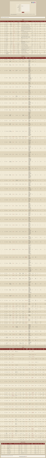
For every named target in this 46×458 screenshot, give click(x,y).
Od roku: (19, 9)
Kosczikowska (33, 356)
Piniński (12, 381)
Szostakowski (13, 278)
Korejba (26, 426)
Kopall (13, 26)
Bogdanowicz (26, 269)
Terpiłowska (13, 269)
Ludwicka (26, 154)
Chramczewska (26, 115)
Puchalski (13, 161)
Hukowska (26, 437)
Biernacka (32, 389)
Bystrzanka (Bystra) (33, 377)
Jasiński (12, 428)
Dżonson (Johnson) (32, 433)
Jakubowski (14, 50)
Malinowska (33, 421)
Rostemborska (26, 331)
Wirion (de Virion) (12, 433)
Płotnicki (12, 389)
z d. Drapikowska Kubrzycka (33, 428)
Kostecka (26, 180)
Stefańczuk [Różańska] (26, 257)
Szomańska (33, 381)
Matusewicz (26, 409)
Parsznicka (13, 61)
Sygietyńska (26, 433)
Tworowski (13, 168)
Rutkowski (13, 315)
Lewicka (26, 392)
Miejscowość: (18, 7)
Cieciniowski (14, 32)
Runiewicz (13, 331)
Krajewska (32, 367)
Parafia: (19, 8)
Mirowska (13, 337)
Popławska (26, 428)
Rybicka (13, 154)
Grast (12, 115)
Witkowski (13, 409)
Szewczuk (26, 337)
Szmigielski (13, 392)
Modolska (26, 96)
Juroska (25, 61)
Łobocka (26, 136)
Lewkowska (26, 168)
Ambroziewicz (13, 334)
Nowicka (13, 340)
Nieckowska (13, 120)
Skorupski (14, 24)
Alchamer (13, 96)
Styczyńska (26, 205)
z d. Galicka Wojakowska (33, 412)
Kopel (13, 41)
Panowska (26, 278)
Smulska (26, 334)
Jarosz (32, 439)
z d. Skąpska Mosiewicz (33, 392)
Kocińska (26, 273)
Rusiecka (26, 340)
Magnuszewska (26, 300)
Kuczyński (13, 351)
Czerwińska (33, 395)
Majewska (26, 421)
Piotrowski (14, 52)
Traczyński (13, 367)
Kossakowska (26, 70)
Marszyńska (26, 367)
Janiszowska (26, 381)
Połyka (13, 300)
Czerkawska (33, 437)
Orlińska (32, 426)
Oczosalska (26, 395)
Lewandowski (13, 354)
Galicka (25, 231)
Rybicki (13, 205)
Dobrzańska (26, 419)
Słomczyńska (26, 389)
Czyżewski (13, 385)
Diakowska (26, 161)
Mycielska (26, 385)
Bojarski (12, 437)
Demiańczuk (26, 237)
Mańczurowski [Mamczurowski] (13, 395)
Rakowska (32, 409)
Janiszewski (13, 426)
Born (25, 313)
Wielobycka (33, 385)
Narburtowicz (33, 351)
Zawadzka (26, 120)
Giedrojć (12, 419)
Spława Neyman (13, 326)
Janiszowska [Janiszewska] (13, 249)
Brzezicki (14, 33)
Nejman (32, 419)
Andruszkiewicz (33, 354)
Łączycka (26, 315)
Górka (12, 439)
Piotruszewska (26, 249)
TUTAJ (26, 456)
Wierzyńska (13, 311)
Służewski (13, 377)
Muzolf (26, 439)
